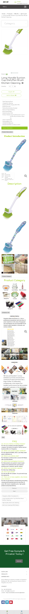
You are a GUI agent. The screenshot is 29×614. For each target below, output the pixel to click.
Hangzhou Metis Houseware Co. (10, 496)
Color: (4, 119)
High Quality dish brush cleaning (10, 502)
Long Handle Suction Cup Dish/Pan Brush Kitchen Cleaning (13, 499)
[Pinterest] (11, 602)
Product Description (8, 128)
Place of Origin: (6, 109)
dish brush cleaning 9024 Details (10, 505)
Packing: (4, 121)
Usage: (4, 103)
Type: (3, 101)
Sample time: (5, 124)
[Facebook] (3, 602)
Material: (4, 104)
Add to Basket (11, 95)
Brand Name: (5, 111)
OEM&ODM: (5, 123)
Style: (3, 106)
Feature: (4, 108)
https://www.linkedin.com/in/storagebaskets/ (15, 592)
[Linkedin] (7, 602)
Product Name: (6, 114)
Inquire (10, 91)
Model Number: (6, 113)
